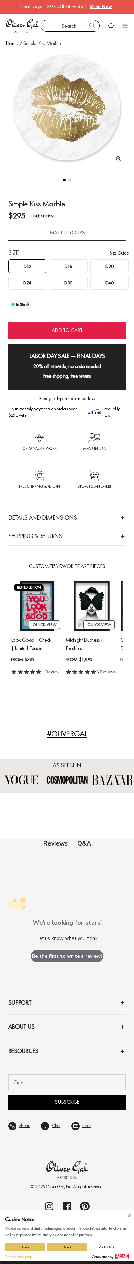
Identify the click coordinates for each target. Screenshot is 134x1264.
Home (11, 43)
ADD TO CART (67, 330)
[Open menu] (125, 25)
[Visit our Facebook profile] (67, 1206)
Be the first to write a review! (67, 956)
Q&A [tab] (84, 843)
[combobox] (70, 25)
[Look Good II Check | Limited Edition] (37, 606)
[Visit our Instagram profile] (49, 1206)
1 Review (50, 671)
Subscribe (67, 1102)
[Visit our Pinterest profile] (84, 1206)
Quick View (44, 624)
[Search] (92, 25)
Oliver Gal (55, 1186)
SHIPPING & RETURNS (35, 536)
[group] (67, 107)
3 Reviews (106, 671)
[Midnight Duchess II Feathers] (92, 606)
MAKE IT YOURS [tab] (67, 232)
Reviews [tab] (55, 843)
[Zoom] (116, 158)
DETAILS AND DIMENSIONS (42, 517)
